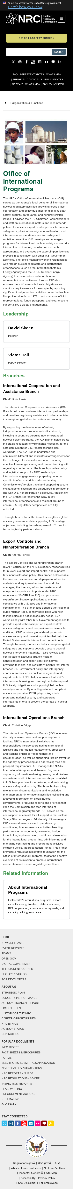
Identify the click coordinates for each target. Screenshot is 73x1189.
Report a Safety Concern (36, 38)
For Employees (48, 1182)
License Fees (11, 1008)
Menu (62, 18)
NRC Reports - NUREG (17, 1073)
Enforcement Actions (18, 1093)
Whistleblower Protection (26, 1168)
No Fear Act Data (54, 1168)
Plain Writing (12, 1088)
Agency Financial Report (21, 1002)
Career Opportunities (19, 1018)
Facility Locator (53, 84)
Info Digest (10, 1047)
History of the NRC (16, 1013)
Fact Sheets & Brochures (21, 1052)
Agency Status (13, 1028)
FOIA (57, 1162)
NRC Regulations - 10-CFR (21, 1078)
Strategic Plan (13, 992)
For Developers (14, 979)
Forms (6, 1057)
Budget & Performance (19, 997)
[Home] (32, 18)
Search (58, 51)
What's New (53, 74)
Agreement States (32, 74)
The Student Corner (17, 968)
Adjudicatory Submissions (22, 1068)
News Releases (13, 943)
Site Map (51, 1172)
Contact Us (34, 79)
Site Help (19, 79)
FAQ (15, 74)
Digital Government (17, 963)
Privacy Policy (46, 1177)
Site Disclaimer (27, 1182)
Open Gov (9, 958)
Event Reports (13, 948)
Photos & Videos (14, 974)
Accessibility (28, 1177)
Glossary (9, 1104)
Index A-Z (17, 84)
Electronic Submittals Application (28, 1062)
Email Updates (53, 79)
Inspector (30, 1172)
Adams (6, 953)
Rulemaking (10, 1099)
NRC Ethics (10, 1023)
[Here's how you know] (36, 5)
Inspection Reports (17, 1083)
